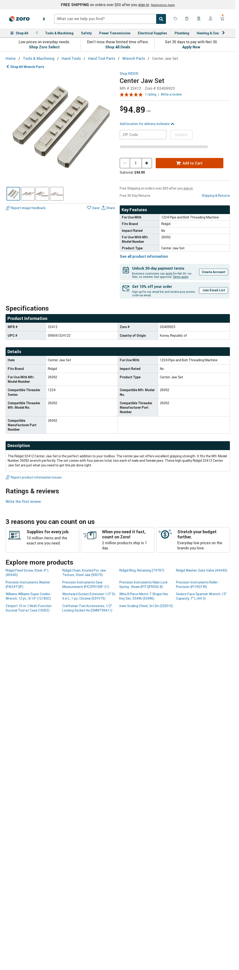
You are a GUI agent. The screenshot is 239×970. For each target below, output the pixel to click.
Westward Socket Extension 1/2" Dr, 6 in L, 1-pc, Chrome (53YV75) (89, 596)
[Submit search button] (161, 19)
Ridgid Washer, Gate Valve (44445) (201, 570)
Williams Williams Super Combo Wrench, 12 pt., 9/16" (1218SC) (28, 596)
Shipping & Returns (216, 195)
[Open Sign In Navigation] (210, 19)
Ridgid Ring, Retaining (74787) (141, 570)
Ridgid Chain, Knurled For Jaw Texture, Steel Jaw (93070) (84, 572)
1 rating (150, 94)
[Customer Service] (199, 19)
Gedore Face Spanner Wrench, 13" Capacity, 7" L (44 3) (201, 596)
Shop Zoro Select (44, 47)
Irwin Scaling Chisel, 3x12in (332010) (146, 606)
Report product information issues (36, 477)
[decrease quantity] (125, 163)
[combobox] (110, 19)
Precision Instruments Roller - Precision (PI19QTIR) (198, 584)
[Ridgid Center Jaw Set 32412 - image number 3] (42, 193)
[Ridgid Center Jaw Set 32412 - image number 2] (28, 193)
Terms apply (180, 277)
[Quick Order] (187, 19)
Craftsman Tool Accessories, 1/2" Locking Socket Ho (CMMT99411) (87, 608)
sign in (143, 5)
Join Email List (213, 290)
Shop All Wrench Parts (27, 66)
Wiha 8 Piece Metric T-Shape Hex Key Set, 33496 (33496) (143, 596)
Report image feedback (28, 208)
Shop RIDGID (129, 74)
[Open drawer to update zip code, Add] (43, 18)
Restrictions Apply (163, 5)
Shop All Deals (117, 47)
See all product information (144, 256)
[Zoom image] (61, 127)
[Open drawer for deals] (175, 19)
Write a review (171, 94)
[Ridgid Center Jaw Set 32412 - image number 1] (13, 193)
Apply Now (191, 47)
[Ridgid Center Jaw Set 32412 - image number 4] (56, 193)
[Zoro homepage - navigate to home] (19, 18)
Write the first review (23, 501)
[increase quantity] (147, 163)
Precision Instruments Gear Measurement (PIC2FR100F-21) (85, 584)
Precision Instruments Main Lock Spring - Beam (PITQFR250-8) (143, 584)
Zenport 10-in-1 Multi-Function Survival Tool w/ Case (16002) (29, 608)
